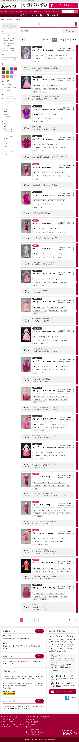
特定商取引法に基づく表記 (36, 732)
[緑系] (7, 72)
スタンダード (11, 719)
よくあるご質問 (30, 11)
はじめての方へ (14, 11)
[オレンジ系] (7, 76)
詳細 (39, 631)
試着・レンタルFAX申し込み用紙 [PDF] (66, 686)
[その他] (11, 76)
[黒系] (3, 68)
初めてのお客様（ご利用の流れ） (39, 717)
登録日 (60, 39)
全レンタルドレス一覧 (10, 717)
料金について (22, 11)
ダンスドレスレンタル (6, 19)
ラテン (8, 721)
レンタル (18, 19)
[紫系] (11, 72)
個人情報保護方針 (34, 735)
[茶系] (3, 72)
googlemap (55, 670)
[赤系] (15, 68)
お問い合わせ (45, 11)
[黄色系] (7, 68)
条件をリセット (71, 31)
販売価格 (74, 39)
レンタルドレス (5, 11)
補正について (32, 727)
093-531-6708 (65, 676)
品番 (68, 39)
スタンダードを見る (5, 26)
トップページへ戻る (54, 11)
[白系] (15, 72)
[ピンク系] (3, 76)
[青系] (11, 68)
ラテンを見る (14, 26)
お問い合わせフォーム (64, 691)
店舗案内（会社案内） (35, 729)
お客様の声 (38, 11)
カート (65, 5)
